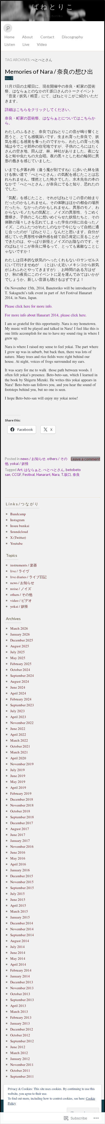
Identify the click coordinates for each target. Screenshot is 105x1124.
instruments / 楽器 (23, 565)
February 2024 (21, 699)
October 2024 (20, 669)
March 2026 (19, 628)
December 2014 (21, 923)
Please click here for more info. (28, 306)
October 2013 (20, 993)
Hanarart (43, 474)
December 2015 (21, 875)
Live (26, 44)
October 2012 (20, 1035)
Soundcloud (19, 531)
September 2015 (22, 887)
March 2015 (19, 911)
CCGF (16, 474)
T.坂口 (66, 474)
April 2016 (18, 864)
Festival (29, 474)
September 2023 (22, 705)
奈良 (76, 474)
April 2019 (18, 787)
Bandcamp (18, 513)
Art (19, 470)
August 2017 (19, 828)
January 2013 (20, 1023)
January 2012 (20, 1058)
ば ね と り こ (52, 6)
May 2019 (17, 781)
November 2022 (22, 722)
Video (42, 44)
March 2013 (19, 1011)
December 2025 (21, 640)
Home (10, 37)
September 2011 (22, 1076)
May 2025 (17, 657)
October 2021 (20, 746)
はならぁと (32, 470)
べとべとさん (53, 470)
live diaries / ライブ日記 (28, 576)
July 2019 (17, 769)
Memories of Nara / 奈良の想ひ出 (49, 71)
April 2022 (18, 734)
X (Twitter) (18, 537)
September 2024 (22, 675)
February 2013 (21, 1017)
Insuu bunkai (19, 525)
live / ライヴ (19, 571)
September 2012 (22, 1041)
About (27, 37)
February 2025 (21, 663)
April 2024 (18, 693)
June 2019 (17, 775)
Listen (10, 44)
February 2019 (21, 793)
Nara (56, 474)
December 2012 (21, 1029)
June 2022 (17, 728)
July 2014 (17, 946)
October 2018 (20, 811)
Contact (47, 37)
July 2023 (17, 710)
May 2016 (17, 858)
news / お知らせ (33, 459)
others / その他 (21, 594)
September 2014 (22, 934)
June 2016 (17, 852)
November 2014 (22, 929)
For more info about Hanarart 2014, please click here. (46, 315)
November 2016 (22, 846)
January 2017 (20, 840)
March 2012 (19, 1052)
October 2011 (20, 1070)
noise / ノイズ (20, 588)
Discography (72, 37)
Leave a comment (85, 459)
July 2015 (17, 893)
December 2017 (21, 822)
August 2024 (19, 681)
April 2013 (18, 1005)
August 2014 (19, 940)
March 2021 (19, 752)
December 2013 (21, 982)
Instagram (17, 519)
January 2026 (20, 634)
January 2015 (20, 917)
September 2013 (22, 999)
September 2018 (22, 817)
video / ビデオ (21, 600)
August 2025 (19, 646)
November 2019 (22, 763)
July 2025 (17, 651)
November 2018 (22, 805)
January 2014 (20, 976)
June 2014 (17, 952)
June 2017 (17, 834)
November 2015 (22, 881)
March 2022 (19, 740)
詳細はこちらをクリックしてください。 (39, 109)
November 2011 (22, 1064)
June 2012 (17, 1046)
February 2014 (21, 970)
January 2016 (20, 870)
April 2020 (18, 758)
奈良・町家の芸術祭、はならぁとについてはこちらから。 (50, 120)
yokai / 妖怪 (19, 463)
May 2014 (17, 958)
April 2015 (18, 905)
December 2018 (21, 799)
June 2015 (17, 899)
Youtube (16, 543)
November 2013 (22, 987)
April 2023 (18, 716)
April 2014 (18, 964)
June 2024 (17, 687)
